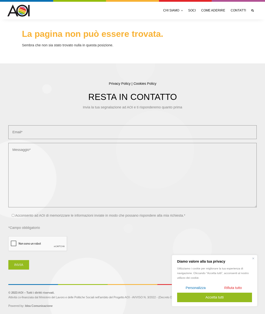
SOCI (192, 10)
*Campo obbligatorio (24, 227)
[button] (173, 10)
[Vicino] (253, 258)
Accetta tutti (214, 297)
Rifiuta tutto (233, 288)
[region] (214, 280)
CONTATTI (238, 10)
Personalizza (196, 288)
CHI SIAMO (171, 10)
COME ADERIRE (213, 10)
